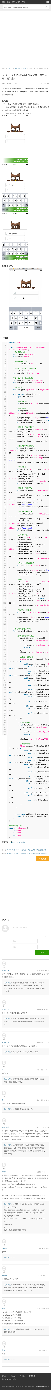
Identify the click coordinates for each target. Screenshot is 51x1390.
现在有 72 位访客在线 (9, 1379)
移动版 (4, 1376)
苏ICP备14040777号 (42, 1386)
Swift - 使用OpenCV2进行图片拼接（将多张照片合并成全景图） (27, 853)
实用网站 (22, 1376)
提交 (42, 952)
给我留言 (13, 1376)
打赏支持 (32, 1376)
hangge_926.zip (18, 842)
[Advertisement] (25, 38)
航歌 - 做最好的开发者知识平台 (14, 2)
